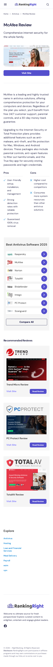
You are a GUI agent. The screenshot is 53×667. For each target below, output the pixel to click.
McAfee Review (29, 14)
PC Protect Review (17, 438)
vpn (5, 570)
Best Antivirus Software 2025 (26, 244)
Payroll (7, 560)
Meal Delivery (10, 555)
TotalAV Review (15, 494)
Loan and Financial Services (12, 549)
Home (6, 14)
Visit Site (26, 73)
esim (6, 565)
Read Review (38, 391)
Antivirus (15, 14)
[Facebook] (5, 626)
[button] (5, 4)
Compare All (26, 322)
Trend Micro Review (17, 384)
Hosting (7, 543)
